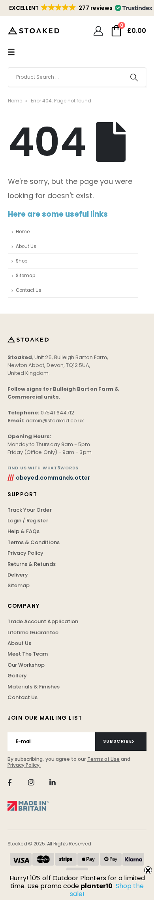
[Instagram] (31, 783)
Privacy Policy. (24, 765)
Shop (21, 261)
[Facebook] (10, 783)
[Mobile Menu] (11, 52)
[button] (80, 8)
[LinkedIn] (53, 783)
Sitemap (25, 275)
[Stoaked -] (33, 30)
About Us (26, 246)
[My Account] (98, 31)
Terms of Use (103, 759)
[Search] (134, 77)
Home (15, 100)
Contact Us (28, 290)
